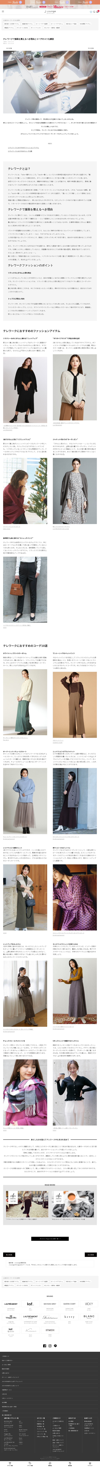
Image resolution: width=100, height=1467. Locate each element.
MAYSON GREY (8, 1422)
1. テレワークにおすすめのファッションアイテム (23, 148)
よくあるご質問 (6, 1364)
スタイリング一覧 (42, 1431)
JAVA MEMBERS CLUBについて (10, 1385)
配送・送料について (58, 1440)
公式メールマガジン (7, 1398)
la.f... (21, 1422)
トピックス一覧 (41, 1434)
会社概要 (4, 1402)
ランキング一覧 (41, 1429)
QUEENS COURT (8, 1426)
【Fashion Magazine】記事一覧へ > (50, 1239)
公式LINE (4, 1394)
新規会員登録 (88, 1421)
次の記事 (91, 48)
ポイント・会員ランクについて (10, 1377)
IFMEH (20, 1443)
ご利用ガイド (5, 1356)
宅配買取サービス (7, 1390)
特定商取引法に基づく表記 (9, 1406)
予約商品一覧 (40, 1426)
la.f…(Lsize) (24, 1434)
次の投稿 (91, 1255)
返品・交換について (58, 1442)
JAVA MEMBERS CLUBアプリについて (12, 1381)
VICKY (5, 933)
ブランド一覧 (40, 1421)
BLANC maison (23, 1430)
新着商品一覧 (40, 1424)
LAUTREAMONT (8, 1439)
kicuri (20, 1439)
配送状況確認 (5, 1369)
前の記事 (9, 48)
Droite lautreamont (11, 1449)
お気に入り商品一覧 (42, 1436)
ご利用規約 (5, 1411)
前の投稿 (9, 1255)
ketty (20, 1426)
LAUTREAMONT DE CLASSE (11, 1443)
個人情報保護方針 (7, 1415)
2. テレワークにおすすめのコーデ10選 (20, 151)
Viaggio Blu (8, 1434)
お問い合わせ (5, 1373)
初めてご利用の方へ (7, 1360)
